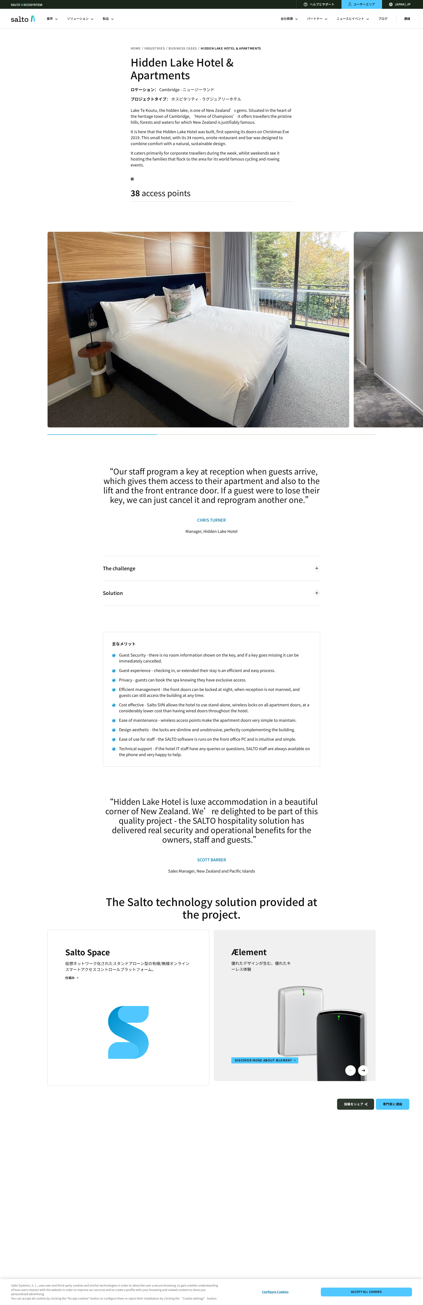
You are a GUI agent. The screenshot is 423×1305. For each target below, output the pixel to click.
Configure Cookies (275, 1292)
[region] (211, 1292)
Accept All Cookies (366, 1292)
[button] (350, 1070)
